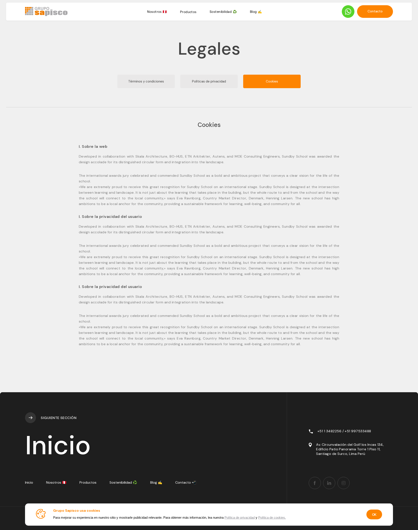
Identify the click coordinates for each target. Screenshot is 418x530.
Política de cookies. (272, 517)
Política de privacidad (239, 517)
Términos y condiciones (146, 81)
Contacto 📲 (185, 482)
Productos (188, 12)
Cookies (272, 81)
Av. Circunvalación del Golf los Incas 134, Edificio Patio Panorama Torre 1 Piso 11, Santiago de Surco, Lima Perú (350, 449)
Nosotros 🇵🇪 (157, 11)
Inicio (29, 482)
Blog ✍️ (256, 11)
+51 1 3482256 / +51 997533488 (344, 431)
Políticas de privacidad (209, 81)
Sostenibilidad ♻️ (223, 11)
